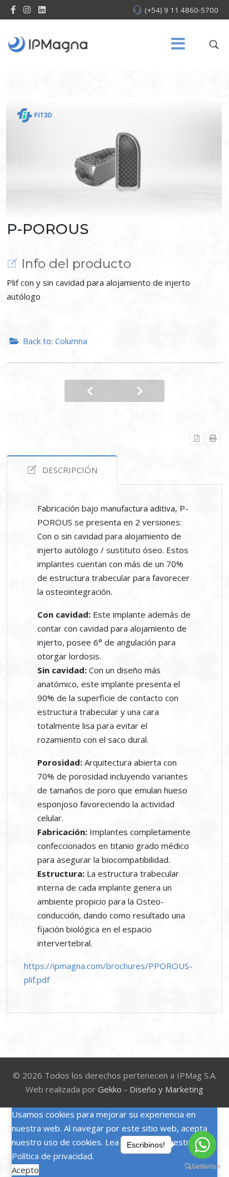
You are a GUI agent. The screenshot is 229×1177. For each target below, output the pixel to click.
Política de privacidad (52, 1155)
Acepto (25, 1169)
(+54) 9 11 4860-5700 (181, 10)
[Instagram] (27, 9)
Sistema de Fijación (89, 391)
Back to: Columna (55, 340)
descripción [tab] (69, 469)
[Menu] (178, 44)
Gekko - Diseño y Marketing (150, 1089)
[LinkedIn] (42, 9)
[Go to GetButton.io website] (202, 1166)
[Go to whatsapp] (202, 1145)
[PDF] (196, 438)
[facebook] (13, 9)
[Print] (213, 438)
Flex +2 (139, 391)
